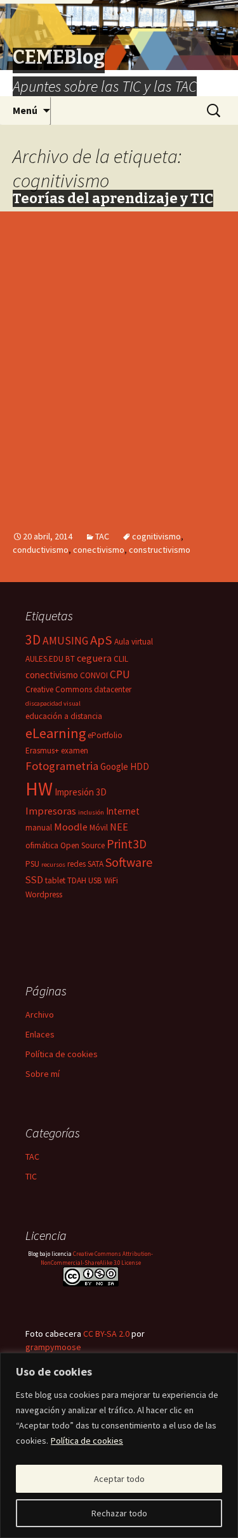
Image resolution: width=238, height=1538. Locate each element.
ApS (101, 640)
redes (76, 863)
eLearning (55, 733)
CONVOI (94, 675)
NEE (119, 826)
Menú (25, 110)
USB (95, 880)
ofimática (41, 845)
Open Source (82, 845)
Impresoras (50, 810)
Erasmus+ (42, 750)
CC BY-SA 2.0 (106, 1333)
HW (39, 789)
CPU (120, 674)
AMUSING (65, 641)
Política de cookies (87, 1440)
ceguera (94, 658)
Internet (123, 811)
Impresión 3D (81, 792)
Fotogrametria (61, 765)
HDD (139, 766)
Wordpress (43, 894)
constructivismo (159, 549)
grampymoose (53, 1347)
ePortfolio (105, 735)
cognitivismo (156, 536)
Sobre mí (42, 1073)
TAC (102, 536)
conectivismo (98, 549)
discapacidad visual (53, 703)
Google (114, 766)
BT (70, 658)
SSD (34, 879)
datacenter (112, 689)
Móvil (98, 827)
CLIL (121, 658)
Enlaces (40, 1034)
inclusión (91, 812)
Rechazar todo (119, 1513)
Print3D (127, 843)
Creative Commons (58, 689)
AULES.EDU (44, 658)
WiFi (111, 880)
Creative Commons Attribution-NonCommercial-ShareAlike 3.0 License (97, 1258)
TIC (31, 1176)
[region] (119, 1445)
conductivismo (41, 549)
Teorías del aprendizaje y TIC (113, 198)
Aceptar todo (119, 1479)
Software (128, 862)
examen (74, 750)
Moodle (71, 826)
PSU (32, 863)
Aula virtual (133, 641)
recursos (53, 864)
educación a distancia (63, 716)
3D (33, 639)
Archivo (39, 1014)
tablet (55, 880)
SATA (95, 863)
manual (38, 827)
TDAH (76, 880)
